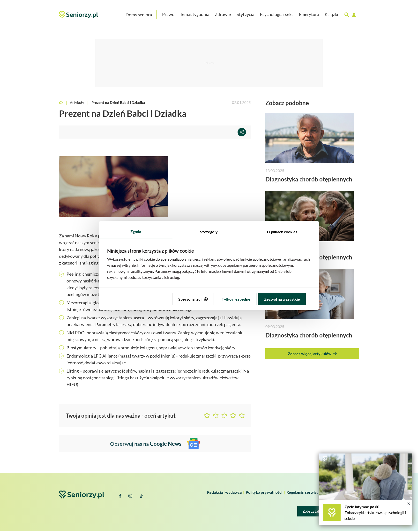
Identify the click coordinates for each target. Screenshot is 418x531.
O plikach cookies (282, 231)
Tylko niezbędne (236, 299)
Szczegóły (209, 231)
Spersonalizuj (190, 299)
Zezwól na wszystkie (282, 299)
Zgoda (135, 231)
